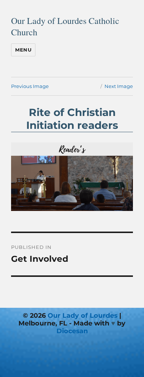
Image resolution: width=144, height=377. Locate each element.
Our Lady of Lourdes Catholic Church (65, 26)
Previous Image (30, 86)
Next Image (118, 86)
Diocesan (72, 331)
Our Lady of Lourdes (82, 315)
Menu (23, 50)
